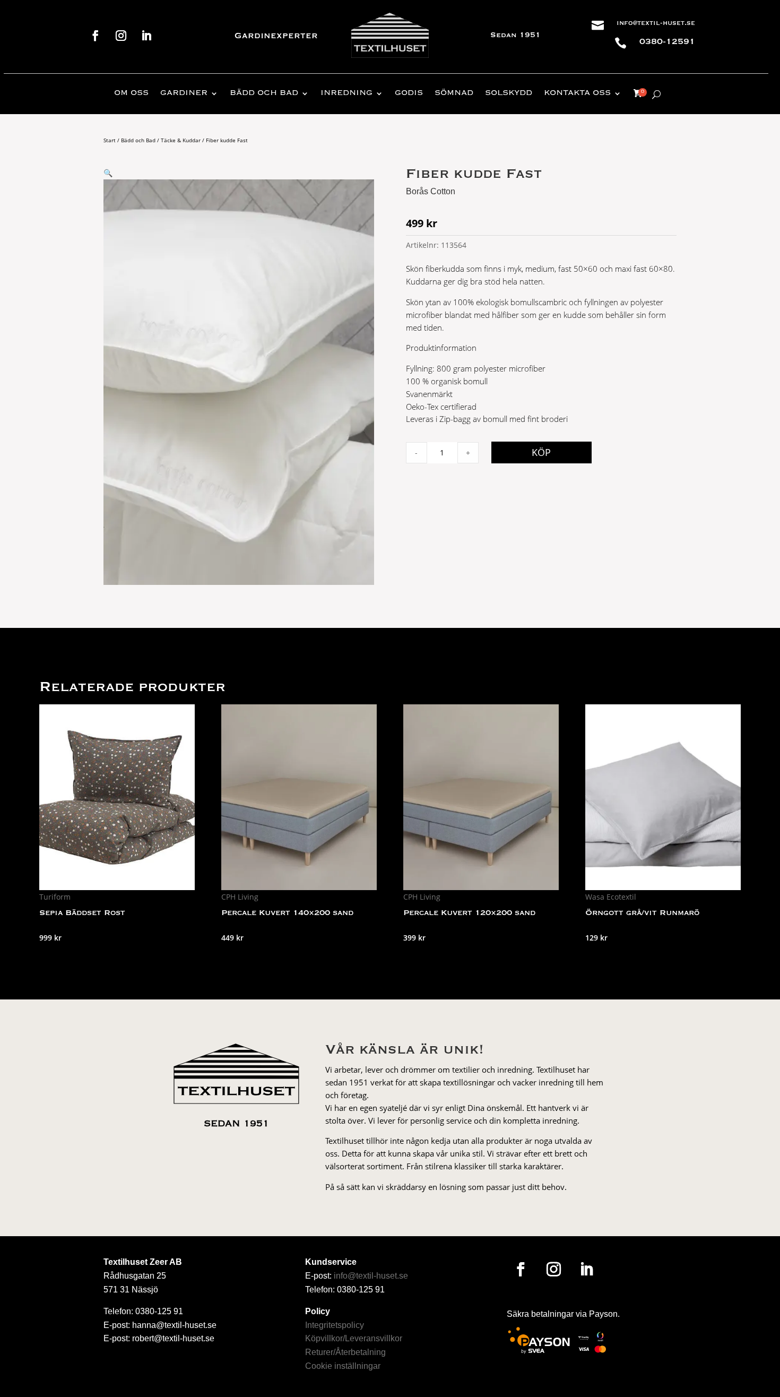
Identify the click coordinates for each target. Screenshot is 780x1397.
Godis (409, 93)
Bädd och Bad (138, 140)
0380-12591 (667, 42)
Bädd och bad (264, 93)
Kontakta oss (577, 93)
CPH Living (239, 897)
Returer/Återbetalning (345, 1352)
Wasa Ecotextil (610, 897)
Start (109, 140)
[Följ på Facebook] (95, 35)
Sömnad (454, 93)
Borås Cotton (430, 191)
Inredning (346, 93)
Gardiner (183, 93)
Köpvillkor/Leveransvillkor (353, 1338)
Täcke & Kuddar (181, 140)
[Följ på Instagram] (121, 35)
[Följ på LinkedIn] (146, 35)
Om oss (131, 93)
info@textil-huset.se (656, 23)
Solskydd (508, 93)
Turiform (55, 897)
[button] (107, 173)
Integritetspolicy (334, 1325)
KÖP (541, 452)
